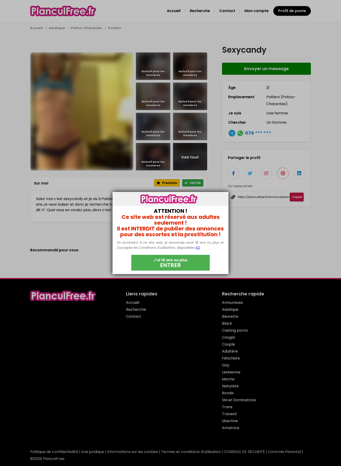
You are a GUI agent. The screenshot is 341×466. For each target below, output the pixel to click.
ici (198, 247)
